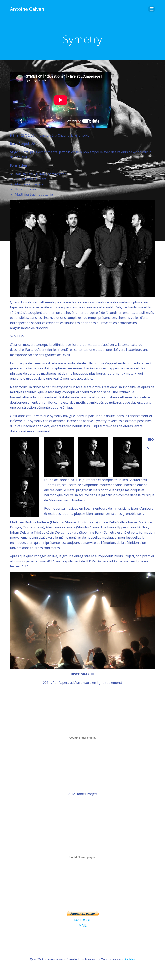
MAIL (83, 925)
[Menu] (151, 9)
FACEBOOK (82, 920)
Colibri (130, 959)
